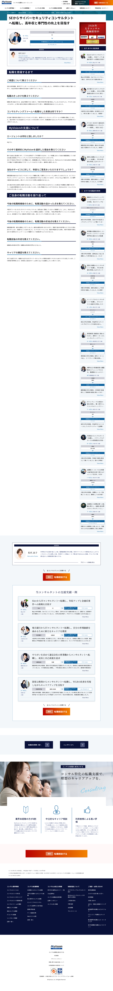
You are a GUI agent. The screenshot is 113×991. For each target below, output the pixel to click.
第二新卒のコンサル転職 (34, 899)
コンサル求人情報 (53, 904)
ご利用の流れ (71, 900)
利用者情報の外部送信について (56, 965)
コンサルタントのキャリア (14, 897)
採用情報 (90, 897)
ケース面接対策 (31, 913)
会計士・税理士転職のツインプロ (97, 905)
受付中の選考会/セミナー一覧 (56, 890)
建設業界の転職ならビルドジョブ (97, 910)
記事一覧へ (10, 921)
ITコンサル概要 (11, 914)
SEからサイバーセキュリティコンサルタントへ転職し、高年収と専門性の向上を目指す (50, 12)
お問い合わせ (92, 900)
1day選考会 (51, 893)
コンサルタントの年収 (13, 893)
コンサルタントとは (13, 890)
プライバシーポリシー (56, 959)
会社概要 (70, 907)
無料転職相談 (92, 890)
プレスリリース (72, 911)
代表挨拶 (70, 904)
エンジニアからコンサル (34, 902)
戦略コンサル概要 (12, 907)
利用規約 (56, 955)
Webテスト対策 (31, 916)
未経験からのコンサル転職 (35, 890)
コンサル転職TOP (11, 12)
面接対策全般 (31, 909)
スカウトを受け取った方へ (95, 893)
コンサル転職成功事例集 (55, 897)
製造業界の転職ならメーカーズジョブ (97, 920)
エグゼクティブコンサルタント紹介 (77, 891)
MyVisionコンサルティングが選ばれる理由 (76, 896)
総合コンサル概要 (12, 911)
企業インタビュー (53, 900)
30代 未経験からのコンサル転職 (35, 894)
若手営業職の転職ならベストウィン (97, 926)
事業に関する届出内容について (56, 962)
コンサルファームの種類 (14, 904)
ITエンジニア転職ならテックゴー (96, 915)
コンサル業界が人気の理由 (35, 906)
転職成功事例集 (22, 12)
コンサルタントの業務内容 (14, 900)
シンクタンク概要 (12, 918)
